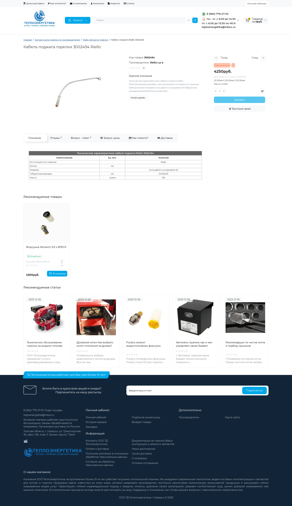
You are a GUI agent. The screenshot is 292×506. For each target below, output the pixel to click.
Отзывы (56, 138)
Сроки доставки (34, 3)
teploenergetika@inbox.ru (38, 415)
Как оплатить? (58, 3)
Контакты (98, 3)
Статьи (130, 3)
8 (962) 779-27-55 (217, 13)
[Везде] (188, 20)
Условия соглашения (145, 463)
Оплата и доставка (97, 448)
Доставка (166, 138)
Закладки (91, 426)
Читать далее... (138, 97)
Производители (189, 417)
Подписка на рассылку (146, 417)
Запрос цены (111, 138)
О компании (79, 3)
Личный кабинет (256, 3)
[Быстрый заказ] (47, 262)
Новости (115, 3)
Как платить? (139, 138)
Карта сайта (232, 417)
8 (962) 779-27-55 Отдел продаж (42, 410)
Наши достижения (143, 448)
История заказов (96, 422)
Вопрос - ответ (81, 138)
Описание (34, 138)
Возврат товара (141, 422)
